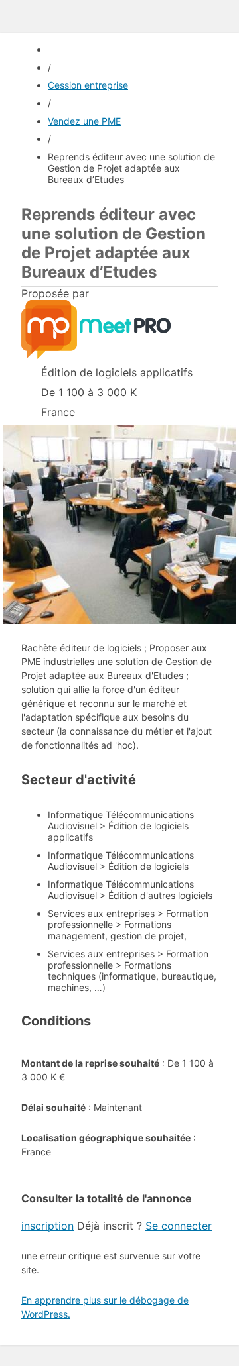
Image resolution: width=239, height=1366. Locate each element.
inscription (47, 1225)
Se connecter (178, 1225)
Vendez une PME (84, 121)
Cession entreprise (88, 85)
